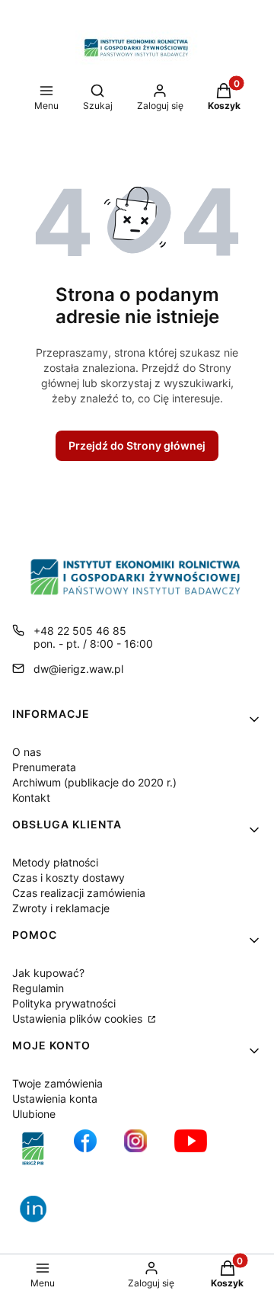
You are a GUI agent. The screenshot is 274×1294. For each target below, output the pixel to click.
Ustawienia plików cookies (78, 1018)
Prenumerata (44, 767)
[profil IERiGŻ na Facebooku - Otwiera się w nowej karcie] (85, 1149)
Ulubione (34, 1113)
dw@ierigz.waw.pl (78, 668)
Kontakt (31, 797)
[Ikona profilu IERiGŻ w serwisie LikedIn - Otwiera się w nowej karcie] (38, 1214)
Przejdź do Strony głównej (137, 445)
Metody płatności (55, 862)
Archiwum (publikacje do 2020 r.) (94, 782)
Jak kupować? (48, 972)
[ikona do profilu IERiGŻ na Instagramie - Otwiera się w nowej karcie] (135, 1149)
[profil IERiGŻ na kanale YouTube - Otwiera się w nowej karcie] (191, 1149)
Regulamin (38, 988)
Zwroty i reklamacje (61, 908)
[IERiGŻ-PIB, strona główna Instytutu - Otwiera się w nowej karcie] (33, 1149)
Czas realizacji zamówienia (78, 892)
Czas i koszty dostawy (68, 877)
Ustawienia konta (54, 1098)
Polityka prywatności (64, 1003)
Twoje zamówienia (57, 1083)
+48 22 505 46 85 (79, 630)
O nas (26, 751)
